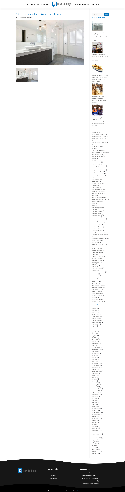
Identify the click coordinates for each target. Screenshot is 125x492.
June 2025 (94, 328)
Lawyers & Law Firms (97, 256)
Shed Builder (95, 284)
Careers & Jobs (96, 164)
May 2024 (94, 338)
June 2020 (94, 359)
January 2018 (95, 410)
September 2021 (96, 349)
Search (106, 14)
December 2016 (96, 434)
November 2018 (96, 391)
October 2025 (96, 320)
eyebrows (94, 209)
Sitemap (76, 490)
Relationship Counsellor (98, 272)
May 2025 (94, 330)
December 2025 (96, 316)
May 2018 (94, 402)
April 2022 (94, 346)
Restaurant (95, 274)
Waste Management (97, 293)
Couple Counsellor (97, 184)
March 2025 (95, 334)
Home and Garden (97, 231)
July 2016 (94, 442)
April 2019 (94, 381)
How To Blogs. (60, 490)
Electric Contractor (97, 193)
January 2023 (95, 342)
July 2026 (94, 308)
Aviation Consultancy (98, 150)
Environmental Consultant (99, 199)
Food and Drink (96, 217)
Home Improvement (97, 233)
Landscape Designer (97, 252)
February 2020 (96, 363)
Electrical (94, 195)
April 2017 (94, 426)
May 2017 (94, 424)
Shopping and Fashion (98, 286)
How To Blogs (95, 242)
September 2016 (96, 438)
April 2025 (94, 332)
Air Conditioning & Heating (99, 136)
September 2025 (96, 322)
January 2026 (95, 314)
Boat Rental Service (97, 156)
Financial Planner (96, 213)
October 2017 (95, 416)
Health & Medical (96, 225)
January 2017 (95, 432)
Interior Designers (97, 250)
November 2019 (96, 367)
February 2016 (96, 452)
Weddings (94, 297)
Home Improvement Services (100, 235)
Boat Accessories (96, 154)
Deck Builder (95, 185)
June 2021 (94, 351)
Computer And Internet (98, 170)
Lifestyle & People (97, 258)
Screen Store (45, 4)
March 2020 (95, 361)
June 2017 (94, 422)
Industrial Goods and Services (100, 244)
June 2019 (94, 377)
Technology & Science (98, 290)
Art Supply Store (96, 146)
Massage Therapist (97, 260)
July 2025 (94, 326)
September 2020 (96, 355)
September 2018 (96, 395)
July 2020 (94, 357)
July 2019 (94, 375)
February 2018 (96, 408)
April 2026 (94, 312)
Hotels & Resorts (96, 240)
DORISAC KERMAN (22, 17)
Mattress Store (96, 262)
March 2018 (95, 406)
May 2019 (94, 379)
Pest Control (95, 266)
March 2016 (95, 450)
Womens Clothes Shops (98, 301)
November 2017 (96, 414)
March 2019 (95, 383)
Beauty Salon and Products (99, 152)
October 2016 (95, 436)
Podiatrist (94, 270)
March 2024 (95, 340)
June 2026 (94, 310)
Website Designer (97, 295)
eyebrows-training (97, 211)
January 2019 (95, 387)
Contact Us (95, 4)
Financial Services (97, 215)
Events (93, 205)
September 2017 (96, 418)
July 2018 (94, 399)
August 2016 (95, 440)
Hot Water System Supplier (99, 238)
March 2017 (95, 428)
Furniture (94, 221)
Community (95, 168)
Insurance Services (97, 248)
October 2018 (95, 393)
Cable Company (96, 162)
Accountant (95, 132)
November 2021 (96, 348)
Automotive (95, 148)
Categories (53, 475)
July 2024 (94, 336)
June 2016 (94, 444)
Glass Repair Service (97, 223)
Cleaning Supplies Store (98, 166)
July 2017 (94, 420)
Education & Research (98, 191)
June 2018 (94, 400)
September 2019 (96, 371)
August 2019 (95, 373)
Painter (94, 264)
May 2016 (94, 446)
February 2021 (96, 353)
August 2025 (95, 324)
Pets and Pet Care (97, 268)
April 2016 (94, 448)
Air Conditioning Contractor (99, 138)
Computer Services (97, 172)
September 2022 (96, 344)
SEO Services (95, 282)
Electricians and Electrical (82, 4)
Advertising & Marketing (98, 134)
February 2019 (96, 385)
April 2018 (94, 404)
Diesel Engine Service (98, 189)
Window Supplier (96, 299)
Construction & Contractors (100, 176)
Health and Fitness (97, 227)
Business (94, 158)
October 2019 (95, 369)
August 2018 (95, 397)
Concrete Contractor (98, 174)
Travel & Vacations (97, 292)
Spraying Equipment (97, 288)
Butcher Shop (95, 160)
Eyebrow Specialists (97, 207)
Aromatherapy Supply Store (100, 142)
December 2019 (96, 365)
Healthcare (95, 229)
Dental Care (35, 4)
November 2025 (96, 318)
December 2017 (96, 412)
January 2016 (95, 454)
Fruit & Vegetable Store (98, 219)
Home (28, 4)
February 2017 (96, 430)
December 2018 (96, 389)
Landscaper (95, 254)
